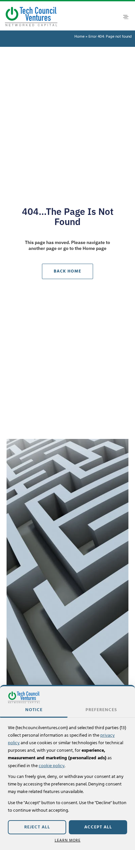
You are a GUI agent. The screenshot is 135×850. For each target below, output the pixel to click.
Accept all (98, 827)
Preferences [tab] (101, 710)
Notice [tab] (34, 710)
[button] (126, 17)
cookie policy (52, 766)
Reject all (37, 827)
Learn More (68, 840)
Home (79, 36)
